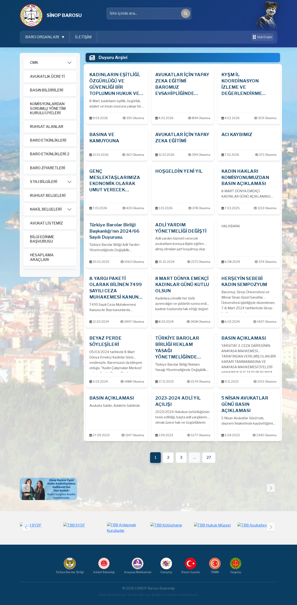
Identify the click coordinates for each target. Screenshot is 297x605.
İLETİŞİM (83, 37)
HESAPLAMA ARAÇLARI (42, 257)
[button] (271, 488)
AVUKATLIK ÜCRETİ (47, 76)
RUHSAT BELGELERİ (48, 195)
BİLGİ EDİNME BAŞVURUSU (42, 239)
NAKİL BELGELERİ (46, 209)
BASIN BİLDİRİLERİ (46, 90)
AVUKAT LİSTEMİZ (46, 223)
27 (209, 457)
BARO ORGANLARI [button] (42, 37)
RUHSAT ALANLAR (46, 126)
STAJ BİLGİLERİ (43, 181)
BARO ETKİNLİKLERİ (48, 140)
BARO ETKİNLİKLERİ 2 (49, 154)
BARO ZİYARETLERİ (47, 168)
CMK (34, 62)
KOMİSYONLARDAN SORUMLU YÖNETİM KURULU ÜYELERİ (48, 108)
